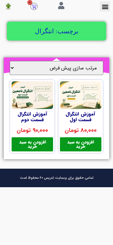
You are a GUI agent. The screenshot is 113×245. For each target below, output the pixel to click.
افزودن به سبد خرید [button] (80, 144)
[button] (105, 6)
